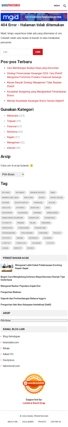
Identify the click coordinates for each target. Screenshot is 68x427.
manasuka (34, 218)
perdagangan (8, 233)
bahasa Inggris (37, 193)
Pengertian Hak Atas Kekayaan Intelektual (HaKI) (26, 304)
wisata (30, 248)
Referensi (12, 131)
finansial (38, 203)
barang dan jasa (10, 198)
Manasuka (12, 115)
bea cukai (28, 198)
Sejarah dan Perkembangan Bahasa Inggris (23, 298)
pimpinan (43, 233)
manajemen (52, 213)
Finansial (12, 126)
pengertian (40, 228)
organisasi (50, 218)
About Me (13, 422)
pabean (20, 223)
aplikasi (6, 193)
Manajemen (13, 142)
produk (57, 233)
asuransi (20, 193)
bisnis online (56, 198)
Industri (6, 208)
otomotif (6, 223)
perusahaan (27, 233)
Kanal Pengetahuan (37, 416)
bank (53, 193)
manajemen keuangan (12, 218)
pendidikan (23, 228)
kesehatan (7, 213)
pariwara (45, 223)
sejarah (48, 238)
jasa (47, 208)
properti (6, 238)
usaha (5, 248)
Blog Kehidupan (11, 336)
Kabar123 (8, 354)
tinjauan (36, 243)
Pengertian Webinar (11, 292)
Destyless (8, 360)
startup (6, 243)
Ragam (11, 137)
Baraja (6, 348)
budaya (5, 203)
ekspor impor (21, 203)
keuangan (22, 213)
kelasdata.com (11, 342)
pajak (32, 223)
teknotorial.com (11, 365)
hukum (52, 203)
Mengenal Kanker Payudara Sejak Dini (20, 286)
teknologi (21, 243)
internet (11, 147)
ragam (20, 238)
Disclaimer (28, 422)
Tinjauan (11, 121)
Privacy (42, 422)
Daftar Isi (56, 422)
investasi (35, 208)
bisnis (41, 198)
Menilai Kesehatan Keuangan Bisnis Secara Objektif (35, 100)
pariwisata (7, 228)
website (17, 248)
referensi (33, 238)
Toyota (50, 243)
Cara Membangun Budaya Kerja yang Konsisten (33, 67)
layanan (37, 213)
